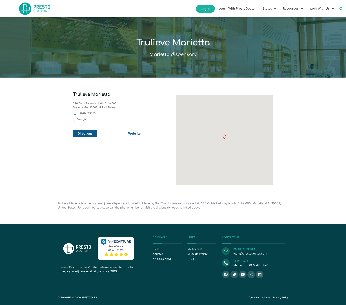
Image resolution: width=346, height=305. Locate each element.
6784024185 (88, 113)
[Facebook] (226, 274)
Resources (291, 8)
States (267, 8)
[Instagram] (251, 274)
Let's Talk (240, 261)
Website (134, 133)
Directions (85, 133)
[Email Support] (226, 251)
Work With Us (320, 8)
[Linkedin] (259, 274)
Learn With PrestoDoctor (237, 8)
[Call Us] (226, 263)
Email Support (244, 249)
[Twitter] (234, 274)
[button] (341, 9)
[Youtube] (243, 274)
